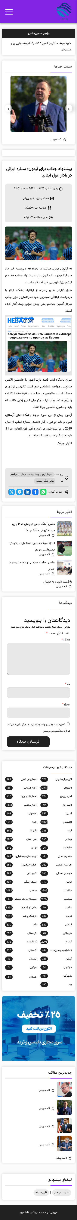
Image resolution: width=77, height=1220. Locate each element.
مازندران (57, 967)
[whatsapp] (43, 492)
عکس (57, 907)
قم (22, 925)
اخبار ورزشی (29, 198)
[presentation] (68, 108)
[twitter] (11, 492)
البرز (21, 822)
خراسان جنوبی (57, 865)
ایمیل (66, 704)
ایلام (57, 831)
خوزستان (22, 873)
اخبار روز (57, 805)
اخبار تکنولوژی (22, 796)
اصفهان (22, 813)
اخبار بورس (57, 796)
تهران (22, 848)
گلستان (22, 950)
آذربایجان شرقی (57, 779)
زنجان (57, 882)
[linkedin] (27, 492)
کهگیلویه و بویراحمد (57, 950)
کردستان (22, 933)
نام (67, 684)
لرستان (22, 959)
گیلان (57, 959)
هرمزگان (57, 976)
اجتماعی (56, 788)
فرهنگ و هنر (21, 916)
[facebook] (35, 492)
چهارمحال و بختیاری (22, 856)
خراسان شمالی (57, 873)
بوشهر (57, 839)
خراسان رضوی (22, 865)
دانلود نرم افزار (61, 1193)
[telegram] (19, 492)
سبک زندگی (22, 882)
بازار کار (22, 831)
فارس (57, 916)
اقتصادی (56, 822)
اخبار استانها (22, 788)
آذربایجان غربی (22, 779)
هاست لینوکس (38, 1212)
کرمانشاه (22, 942)
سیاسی (56, 899)
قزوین (57, 925)
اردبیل (57, 813)
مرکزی (22, 967)
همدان (22, 977)
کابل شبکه (41, 1193)
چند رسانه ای (57, 856)
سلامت (56, 890)
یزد (57, 984)
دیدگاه (65, 640)
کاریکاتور (57, 933)
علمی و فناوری (21, 907)
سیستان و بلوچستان (22, 899)
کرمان (56, 942)
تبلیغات (57, 848)
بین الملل (21, 839)
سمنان (21, 890)
